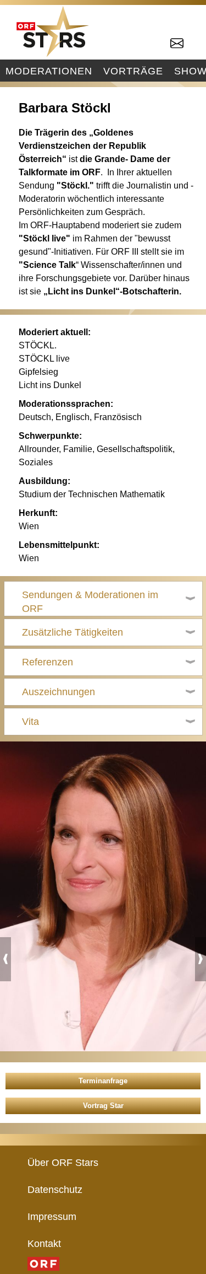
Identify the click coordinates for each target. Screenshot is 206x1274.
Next (200, 959)
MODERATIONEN (48, 71)
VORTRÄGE (133, 71)
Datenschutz (54, 1189)
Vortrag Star (103, 1105)
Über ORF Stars (62, 1162)
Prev (5, 959)
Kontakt (44, 1243)
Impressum (51, 1216)
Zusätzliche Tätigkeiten (72, 632)
